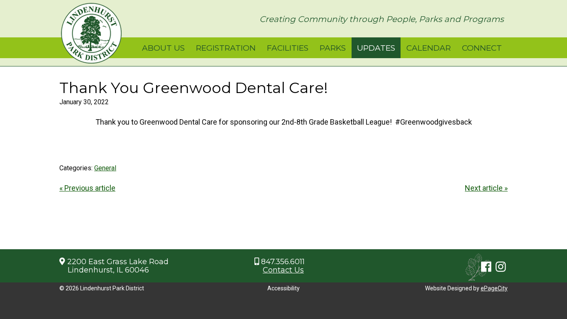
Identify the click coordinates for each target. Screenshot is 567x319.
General (105, 168)
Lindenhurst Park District (91, 33)
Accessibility (283, 288)
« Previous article (87, 188)
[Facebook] (486, 267)
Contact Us (283, 270)
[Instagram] (501, 267)
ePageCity (494, 288)
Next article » (486, 188)
